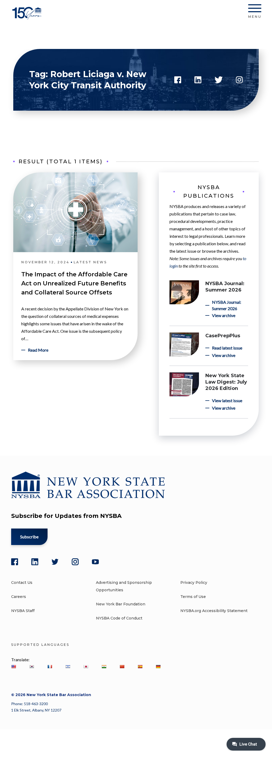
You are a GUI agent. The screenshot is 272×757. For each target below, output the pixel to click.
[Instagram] (75, 561)
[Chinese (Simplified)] (122, 666)
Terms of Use (193, 596)
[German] (158, 666)
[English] (13, 666)
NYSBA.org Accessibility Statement (214, 610)
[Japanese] (85, 666)
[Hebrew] (67, 666)
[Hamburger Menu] (254, 9)
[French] (49, 666)
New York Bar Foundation (120, 604)
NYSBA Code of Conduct (119, 618)
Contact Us (21, 582)
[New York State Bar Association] (27, 17)
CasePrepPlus (222, 336)
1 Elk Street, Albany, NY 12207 (36, 710)
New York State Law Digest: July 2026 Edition (226, 382)
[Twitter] (55, 561)
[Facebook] (14, 561)
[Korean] (31, 666)
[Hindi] (103, 666)
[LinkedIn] (34, 561)
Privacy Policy (193, 582)
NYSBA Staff (23, 610)
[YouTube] (95, 561)
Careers (18, 596)
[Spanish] (140, 666)
